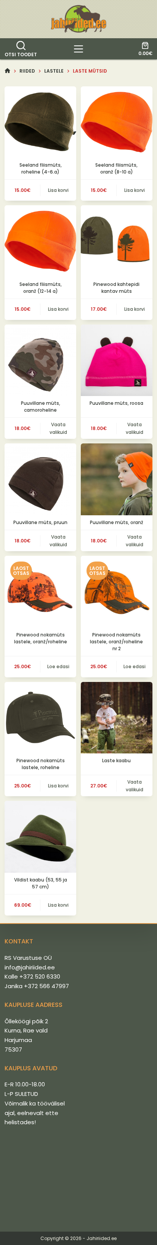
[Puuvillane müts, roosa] (116, 360)
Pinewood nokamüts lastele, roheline (40, 764)
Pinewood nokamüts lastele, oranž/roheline (40, 638)
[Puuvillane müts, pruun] (40, 479)
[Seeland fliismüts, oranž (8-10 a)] (116, 122)
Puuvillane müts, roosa (116, 403)
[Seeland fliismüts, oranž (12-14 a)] (40, 241)
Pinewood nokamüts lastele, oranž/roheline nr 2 (116, 641)
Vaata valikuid (58, 428)
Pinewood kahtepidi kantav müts (116, 287)
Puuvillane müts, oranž (116, 522)
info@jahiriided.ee (30, 967)
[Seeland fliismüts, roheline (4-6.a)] (40, 122)
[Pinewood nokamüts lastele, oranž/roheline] (40, 592)
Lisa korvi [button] (58, 190)
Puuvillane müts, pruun (40, 522)
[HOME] (7, 71)
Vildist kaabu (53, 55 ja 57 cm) (40, 883)
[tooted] (78, 49)
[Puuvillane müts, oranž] (116, 479)
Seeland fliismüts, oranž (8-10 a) (116, 168)
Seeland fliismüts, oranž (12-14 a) (40, 287)
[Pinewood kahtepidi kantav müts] (116, 241)
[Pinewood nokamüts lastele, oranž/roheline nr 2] (116, 592)
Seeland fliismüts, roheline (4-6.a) (40, 168)
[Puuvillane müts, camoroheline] (40, 360)
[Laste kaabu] (116, 718)
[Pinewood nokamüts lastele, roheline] (40, 718)
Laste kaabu (116, 760)
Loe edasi (58, 666)
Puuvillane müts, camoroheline (40, 406)
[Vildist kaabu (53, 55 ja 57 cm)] (40, 837)
